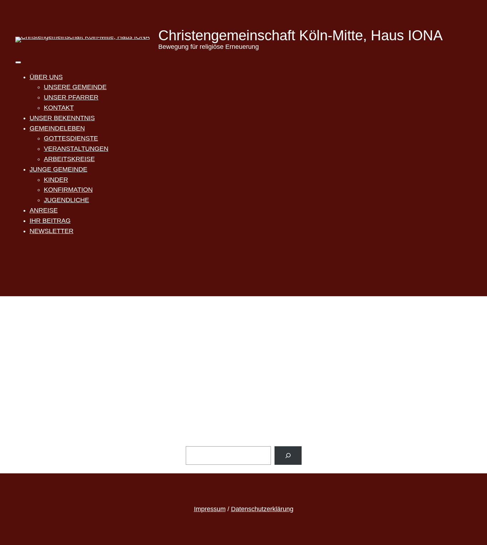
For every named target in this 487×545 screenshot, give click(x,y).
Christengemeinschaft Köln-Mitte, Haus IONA (300, 35)
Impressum (210, 509)
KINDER (56, 179)
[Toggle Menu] (18, 62)
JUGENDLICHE (66, 200)
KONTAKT (59, 107)
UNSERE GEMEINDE (75, 87)
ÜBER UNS (46, 77)
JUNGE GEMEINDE (58, 169)
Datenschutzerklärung (262, 509)
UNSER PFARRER (71, 97)
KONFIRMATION (68, 189)
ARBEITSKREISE (69, 159)
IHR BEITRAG (50, 220)
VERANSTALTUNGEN (76, 148)
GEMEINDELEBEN (57, 128)
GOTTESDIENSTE (71, 138)
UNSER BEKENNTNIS (62, 118)
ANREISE (44, 210)
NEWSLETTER (51, 231)
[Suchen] (288, 455)
